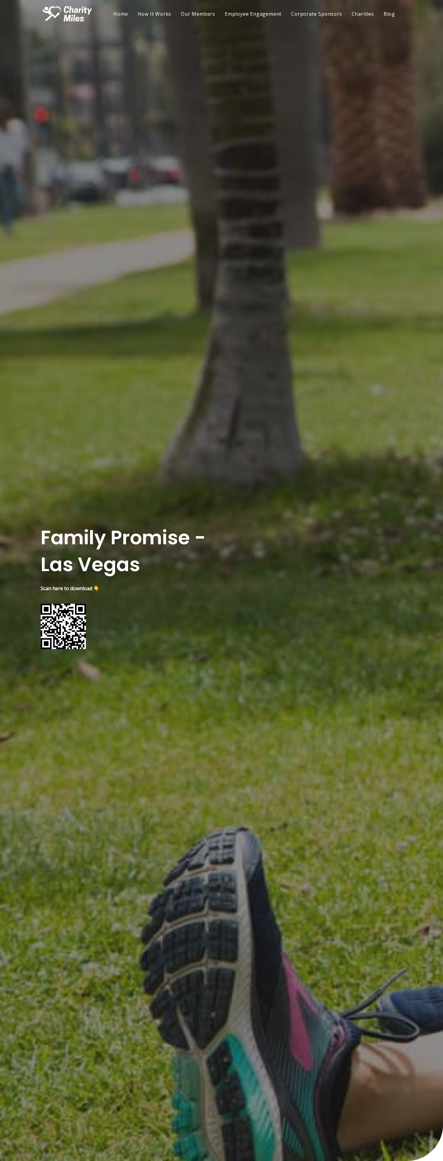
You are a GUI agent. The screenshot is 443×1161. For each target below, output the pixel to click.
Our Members (198, 14)
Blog (389, 14)
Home (120, 14)
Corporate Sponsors (316, 14)
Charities (363, 14)
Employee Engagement (253, 14)
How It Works (154, 14)
